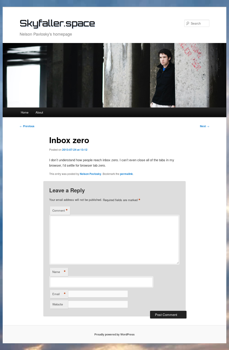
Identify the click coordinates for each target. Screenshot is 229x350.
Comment (60, 210)
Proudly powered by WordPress (114, 334)
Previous (27, 126)
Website (57, 304)
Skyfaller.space (57, 23)
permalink (126, 174)
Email (59, 294)
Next (204, 126)
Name (59, 271)
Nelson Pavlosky (90, 174)
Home (24, 112)
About (39, 112)
